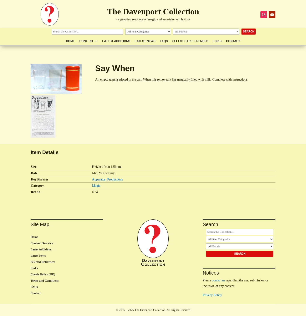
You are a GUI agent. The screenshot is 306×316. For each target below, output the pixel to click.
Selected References (190, 41)
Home (70, 41)
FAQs (164, 41)
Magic (96, 185)
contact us (218, 280)
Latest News (145, 41)
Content (86, 41)
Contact (233, 41)
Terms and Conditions (44, 280)
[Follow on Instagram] (263, 14)
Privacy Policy (212, 295)
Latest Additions (116, 41)
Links (217, 41)
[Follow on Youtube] (272, 14)
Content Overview (42, 243)
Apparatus (99, 179)
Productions (115, 179)
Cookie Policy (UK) (43, 274)
